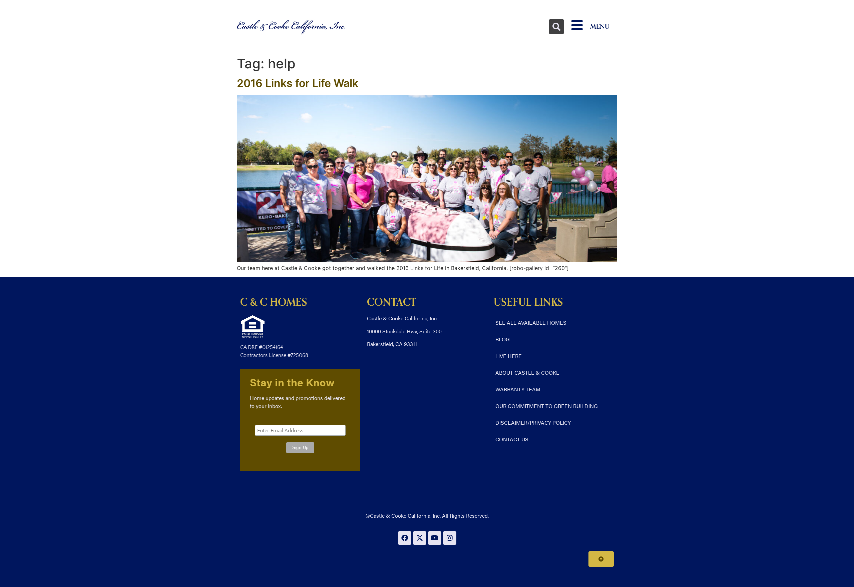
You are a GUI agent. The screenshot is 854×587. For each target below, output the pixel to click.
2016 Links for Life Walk (297, 83)
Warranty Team (517, 389)
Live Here (508, 356)
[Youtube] (434, 538)
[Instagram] (449, 538)
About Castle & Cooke (527, 372)
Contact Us (511, 439)
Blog (502, 339)
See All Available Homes (530, 322)
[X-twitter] (419, 538)
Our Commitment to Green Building (546, 406)
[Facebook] (404, 538)
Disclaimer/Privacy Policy (533, 422)
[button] (556, 26)
